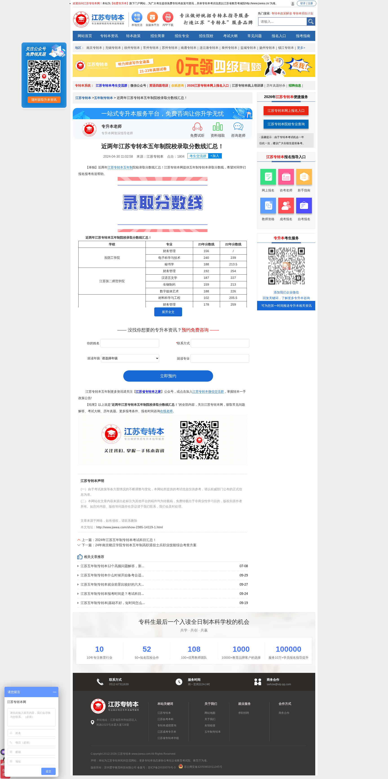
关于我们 (210, 719)
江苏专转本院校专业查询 (286, 124)
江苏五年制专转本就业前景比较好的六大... (112, 584)
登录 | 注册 (306, 3)
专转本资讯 (109, 36)
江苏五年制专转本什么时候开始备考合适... (112, 575)
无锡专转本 (113, 47)
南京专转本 (94, 47)
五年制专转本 (103, 98)
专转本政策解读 (281, 13)
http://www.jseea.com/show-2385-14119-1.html (129, 527)
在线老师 (166, 411)
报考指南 (303, 36)
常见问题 (254, 36)
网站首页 (85, 36)
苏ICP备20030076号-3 (162, 767)
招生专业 (182, 36)
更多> (301, 47)
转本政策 (133, 36)
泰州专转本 (229, 47)
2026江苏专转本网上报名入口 (208, 85)
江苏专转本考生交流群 (111, 85)
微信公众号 (138, 85)
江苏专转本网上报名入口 (286, 110)
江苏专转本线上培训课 (247, 85)
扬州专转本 (267, 47)
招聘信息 (295, 85)
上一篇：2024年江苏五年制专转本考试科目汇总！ (119, 540)
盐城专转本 (248, 47)
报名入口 (279, 36)
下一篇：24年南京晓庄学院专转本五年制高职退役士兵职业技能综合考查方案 (139, 545)
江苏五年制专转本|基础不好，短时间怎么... (113, 603)
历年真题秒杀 (276, 85)
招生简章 (157, 36)
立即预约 (168, 376)
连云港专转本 (209, 47)
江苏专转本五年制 (120, 167)
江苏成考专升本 (166, 731)
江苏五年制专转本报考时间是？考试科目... (112, 593)
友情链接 (210, 725)
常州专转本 (151, 47)
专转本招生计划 (303, 13)
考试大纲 (230, 36)
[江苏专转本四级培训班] (194, 76)
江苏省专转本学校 (168, 738)
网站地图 (210, 712)
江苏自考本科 (165, 719)
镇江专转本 (286, 47)
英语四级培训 (158, 85)
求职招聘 (243, 712)
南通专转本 (188, 47)
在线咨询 (177, 85)
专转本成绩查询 (166, 725)
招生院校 (206, 36)
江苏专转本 (83, 98)
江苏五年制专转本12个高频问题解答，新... (112, 566)
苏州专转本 (170, 47)
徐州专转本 (132, 47)
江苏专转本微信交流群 (208, 391)
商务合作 (284, 712)
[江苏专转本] (101, 19)
